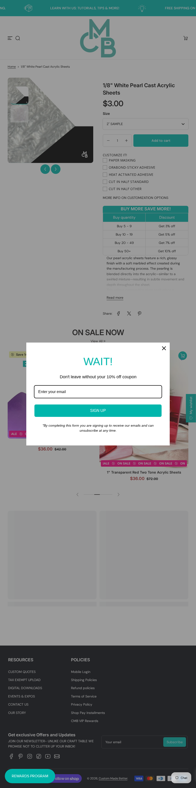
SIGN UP (98, 411)
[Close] (164, 348)
